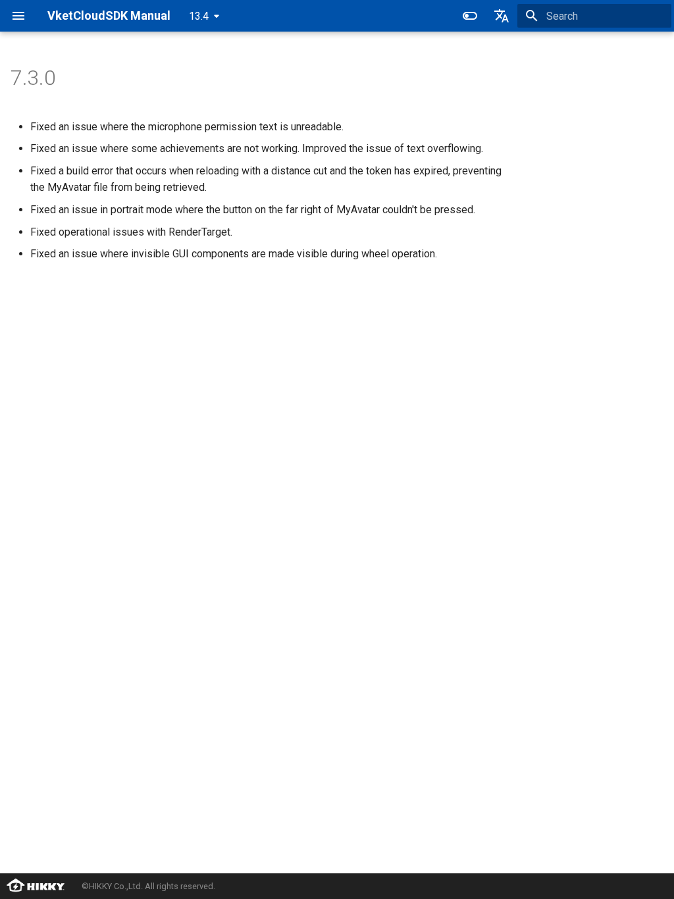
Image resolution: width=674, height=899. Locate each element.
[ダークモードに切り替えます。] (470, 16)
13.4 (199, 16)
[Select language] (501, 16)
